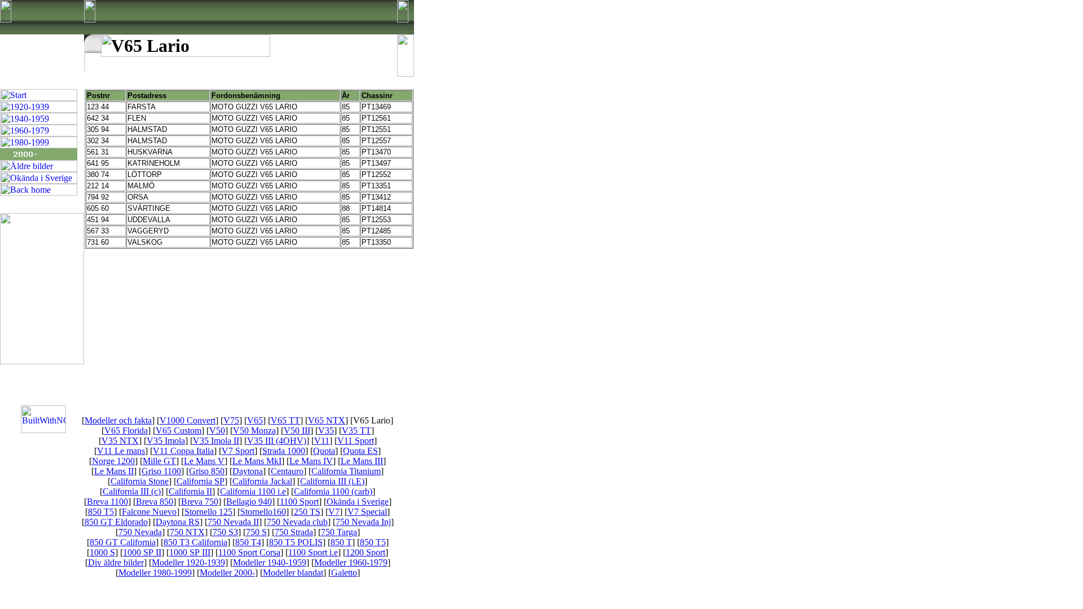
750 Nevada (140, 532)
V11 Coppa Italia (183, 451)
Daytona (247, 471)
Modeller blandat (293, 572)
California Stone (140, 481)
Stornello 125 (208, 512)
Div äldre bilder (116, 562)
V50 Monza (254, 430)
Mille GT (159, 461)
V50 (217, 430)
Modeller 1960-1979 (351, 562)
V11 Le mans (121, 451)
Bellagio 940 (249, 501)
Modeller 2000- (227, 572)
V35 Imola (166, 440)
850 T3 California (195, 542)
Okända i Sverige (358, 501)
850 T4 (248, 542)
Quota (324, 451)
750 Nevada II (233, 522)
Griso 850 (206, 471)
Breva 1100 (107, 501)
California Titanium (346, 471)
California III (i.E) (332, 481)
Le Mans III (362, 461)
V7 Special (367, 512)
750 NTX (187, 532)
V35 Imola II (216, 440)
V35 (326, 430)
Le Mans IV (311, 461)
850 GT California (123, 542)
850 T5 (101, 512)
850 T (341, 542)
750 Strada (294, 532)
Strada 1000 (283, 451)
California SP (200, 481)
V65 (255, 420)
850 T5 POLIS (296, 542)
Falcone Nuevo (149, 512)
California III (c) (132, 491)
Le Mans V (204, 461)
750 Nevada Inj (363, 522)
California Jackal (262, 481)
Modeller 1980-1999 (155, 572)
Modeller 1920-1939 (188, 562)
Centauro (287, 471)
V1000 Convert (187, 420)
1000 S (102, 552)
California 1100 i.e (253, 491)
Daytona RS (178, 522)
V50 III (297, 430)
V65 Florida (126, 430)
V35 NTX (120, 440)
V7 (334, 512)
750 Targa (339, 532)
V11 (321, 440)
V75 (231, 420)
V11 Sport (355, 440)
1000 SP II (142, 552)
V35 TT (356, 430)
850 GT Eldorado (116, 522)
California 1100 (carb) (333, 491)
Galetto (344, 572)
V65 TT (285, 420)
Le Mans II (114, 471)
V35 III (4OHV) (276, 440)
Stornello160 (263, 512)
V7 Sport (238, 451)
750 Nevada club (297, 522)
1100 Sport (299, 501)
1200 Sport (365, 552)
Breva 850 (154, 501)
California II (190, 491)
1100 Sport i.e (313, 552)
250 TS (307, 512)
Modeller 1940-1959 (269, 562)
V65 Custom (178, 430)
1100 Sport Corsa (249, 552)
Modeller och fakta (118, 420)
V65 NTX (326, 420)
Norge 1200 (113, 461)
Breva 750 (199, 501)
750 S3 (225, 532)
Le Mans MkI (256, 461)
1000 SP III (189, 552)
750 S (256, 532)
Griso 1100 (161, 471)
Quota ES (360, 451)
